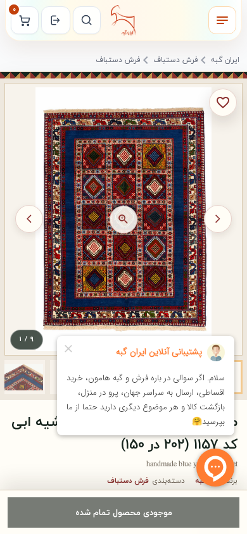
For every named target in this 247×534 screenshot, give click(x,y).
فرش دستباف (175, 60)
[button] (23, 377)
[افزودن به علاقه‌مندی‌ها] (223, 102)
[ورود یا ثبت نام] (55, 20)
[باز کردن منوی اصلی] (222, 20)
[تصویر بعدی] (29, 219)
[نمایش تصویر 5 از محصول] (23, 377)
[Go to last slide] (218, 219)
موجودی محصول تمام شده (123, 512)
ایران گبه (225, 60)
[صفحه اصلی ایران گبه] (123, 20)
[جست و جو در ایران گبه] (87, 20)
